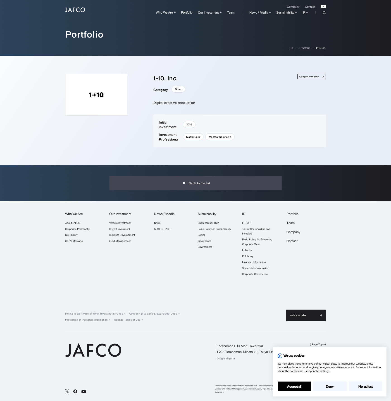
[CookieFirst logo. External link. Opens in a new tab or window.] (280, 355)
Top (291, 48)
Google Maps (224, 358)
